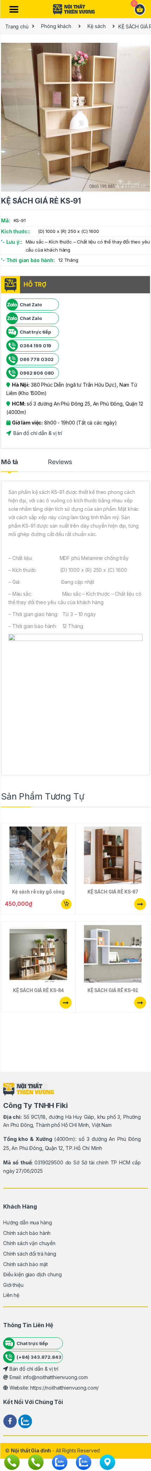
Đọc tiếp (140, 904)
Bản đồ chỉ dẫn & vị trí (37, 433)
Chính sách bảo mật (25, 1264)
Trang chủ (16, 26)
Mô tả (9, 462)
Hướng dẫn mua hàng (27, 1222)
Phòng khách (56, 26)
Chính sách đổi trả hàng (29, 1254)
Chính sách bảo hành (27, 1233)
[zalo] (25, 1421)
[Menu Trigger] (14, 10)
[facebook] (10, 1421)
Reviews (60, 462)
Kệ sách (96, 26)
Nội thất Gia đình (31, 1450)
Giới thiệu (13, 1285)
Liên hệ (11, 1295)
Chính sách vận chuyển (29, 1243)
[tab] (9, 465)
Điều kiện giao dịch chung (32, 1274)
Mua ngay (66, 904)
